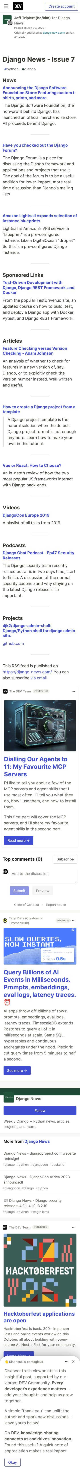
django (29, 69)
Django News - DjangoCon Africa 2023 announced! (36, 1182)
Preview (42, 890)
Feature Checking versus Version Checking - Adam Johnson (35, 351)
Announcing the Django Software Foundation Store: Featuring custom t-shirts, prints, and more (39, 92)
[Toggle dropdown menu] (73, 691)
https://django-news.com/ (27, 672)
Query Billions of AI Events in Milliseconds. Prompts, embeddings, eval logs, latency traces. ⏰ (40, 987)
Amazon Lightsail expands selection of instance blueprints (40, 218)
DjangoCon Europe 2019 (26, 515)
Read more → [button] (19, 840)
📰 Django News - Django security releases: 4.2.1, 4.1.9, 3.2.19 (32, 1206)
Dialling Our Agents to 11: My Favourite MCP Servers (36, 766)
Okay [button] (12, 1462)
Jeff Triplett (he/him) (32, 18)
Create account (61, 6)
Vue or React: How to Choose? (32, 465)
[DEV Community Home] (18, 6)
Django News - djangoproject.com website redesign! (39, 1158)
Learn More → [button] (18, 1356)
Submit (19, 890)
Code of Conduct (26, 904)
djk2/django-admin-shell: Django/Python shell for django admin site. (39, 630)
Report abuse (56, 904)
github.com (13, 643)
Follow (40, 1110)
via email (38, 678)
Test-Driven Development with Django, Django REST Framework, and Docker (38, 287)
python (11, 69)
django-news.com (53, 32)
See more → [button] (17, 1070)
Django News (37, 1141)
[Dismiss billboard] (73, 1361)
